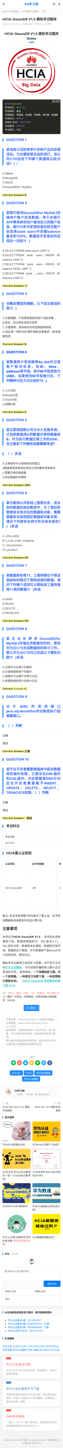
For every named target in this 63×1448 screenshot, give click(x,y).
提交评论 (52, 1283)
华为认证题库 (13, 967)
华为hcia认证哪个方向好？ (46, 1144)
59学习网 (31, 4)
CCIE (30, 1346)
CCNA (16, 1346)
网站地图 (51, 1440)
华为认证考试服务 (11, 11)
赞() (48, 24)
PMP (29, 1349)
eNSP (46, 1349)
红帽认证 (38, 1349)
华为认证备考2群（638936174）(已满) (29, 1323)
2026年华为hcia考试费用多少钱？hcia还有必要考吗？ (17, 1175)
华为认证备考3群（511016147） (25, 1320)
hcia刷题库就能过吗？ (44, 1237)
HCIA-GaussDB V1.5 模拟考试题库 (30, 19)
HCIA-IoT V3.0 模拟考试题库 (47, 1108)
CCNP (23, 1346)
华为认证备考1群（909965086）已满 (28, 1327)
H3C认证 (55, 1349)
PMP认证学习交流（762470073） (26, 1330)
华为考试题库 (43, 1072)
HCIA (28, 1072)
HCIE (48, 1346)
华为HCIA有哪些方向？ (15, 1144)
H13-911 (16, 1072)
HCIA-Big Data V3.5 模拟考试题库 (16, 1108)
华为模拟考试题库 (30, 11)
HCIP (42, 1346)
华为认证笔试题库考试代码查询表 (17, 1241)
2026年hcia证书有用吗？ (16, 1206)
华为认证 (7, 1346)
